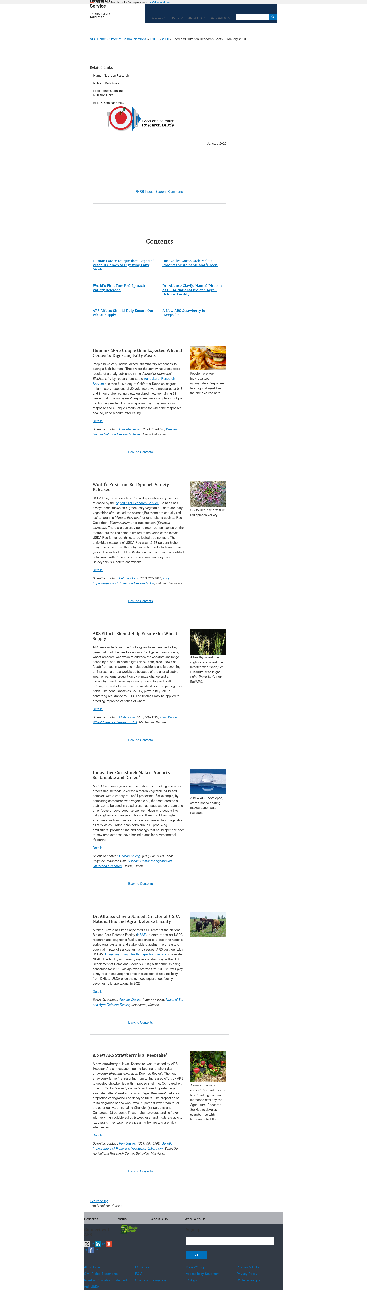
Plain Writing (195, 1267)
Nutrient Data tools (106, 83)
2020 (165, 38)
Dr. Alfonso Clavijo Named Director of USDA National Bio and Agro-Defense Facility (192, 290)
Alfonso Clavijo (129, 999)
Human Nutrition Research (111, 75)
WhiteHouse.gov (248, 1280)
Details (98, 420)
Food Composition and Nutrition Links (108, 93)
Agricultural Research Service (137, 502)
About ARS (159, 1218)
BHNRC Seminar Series (108, 103)
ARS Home (98, 38)
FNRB (154, 38)
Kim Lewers (127, 1143)
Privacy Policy (247, 1273)
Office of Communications (127, 38)
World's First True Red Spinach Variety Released (119, 288)
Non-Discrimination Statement (105, 1280)
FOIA (138, 1273)
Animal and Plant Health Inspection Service (135, 954)
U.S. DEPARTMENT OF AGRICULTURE (101, 15)
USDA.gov (142, 1267)
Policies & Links (248, 1267)
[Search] (273, 17)
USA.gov (192, 1280)
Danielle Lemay (130, 429)
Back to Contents (140, 451)
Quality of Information (150, 1280)
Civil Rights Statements (101, 1273)
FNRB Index (144, 191)
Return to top (99, 1200)
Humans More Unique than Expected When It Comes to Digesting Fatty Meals (124, 265)
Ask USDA (91, 1286)
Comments (176, 191)
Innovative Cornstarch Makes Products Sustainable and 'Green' (190, 263)
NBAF (141, 934)
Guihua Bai (127, 717)
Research (91, 1218)
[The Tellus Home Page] (128, 1228)
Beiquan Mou (128, 578)
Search (160, 191)
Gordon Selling (129, 855)
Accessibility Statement (202, 1273)
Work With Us (195, 1218)
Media (122, 1218)
